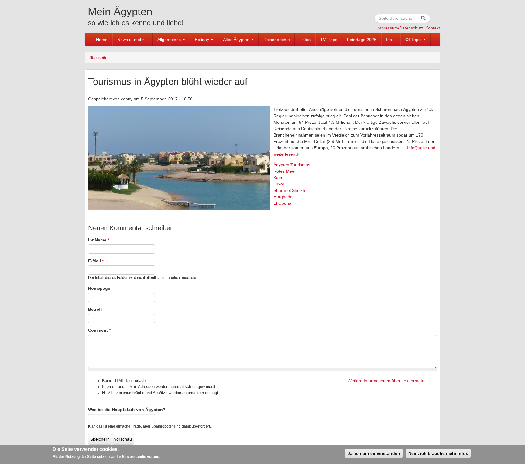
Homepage (99, 288)
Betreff (95, 309)
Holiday (202, 39)
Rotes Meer (284, 171)
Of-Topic (414, 39)
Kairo (278, 177)
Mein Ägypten (120, 11)
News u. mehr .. (132, 39)
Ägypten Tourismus (291, 164)
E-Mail (96, 260)
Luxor (278, 184)
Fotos (305, 39)
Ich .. (391, 39)
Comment (99, 330)
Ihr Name (98, 239)
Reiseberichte (276, 39)
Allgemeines (169, 39)
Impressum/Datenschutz (399, 28)
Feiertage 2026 (361, 39)
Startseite (98, 57)
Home (102, 39)
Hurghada (283, 196)
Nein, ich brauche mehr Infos (438, 453)
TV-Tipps (328, 39)
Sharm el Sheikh (289, 190)
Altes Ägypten (237, 39)
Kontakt (432, 28)
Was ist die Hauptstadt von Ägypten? (127, 409)
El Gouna (282, 203)
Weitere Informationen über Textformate (386, 380)
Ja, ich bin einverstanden (374, 453)
